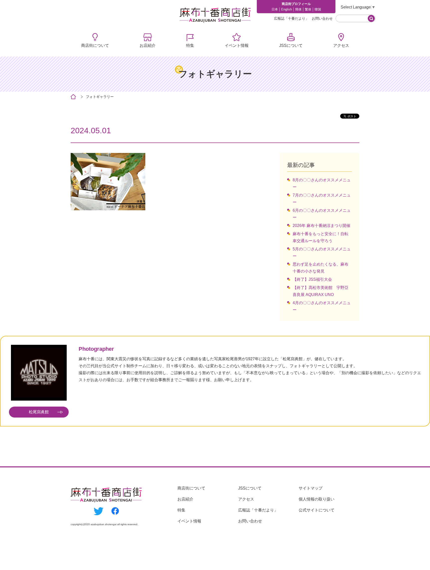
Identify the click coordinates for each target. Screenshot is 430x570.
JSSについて (291, 45)
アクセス (341, 45)
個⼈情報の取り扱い (316, 499)
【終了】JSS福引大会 (312, 279)
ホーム (73, 97)
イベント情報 (237, 45)
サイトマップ (310, 488)
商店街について (95, 45)
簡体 (298, 9)
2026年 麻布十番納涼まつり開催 (321, 225)
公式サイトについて (316, 510)
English (286, 9)
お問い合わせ (322, 18)
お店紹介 (148, 45)
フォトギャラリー (100, 97)
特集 (190, 45)
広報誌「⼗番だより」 (291, 18)
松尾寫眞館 (39, 412)
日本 (274, 9)
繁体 (308, 9)
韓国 (318, 9)
